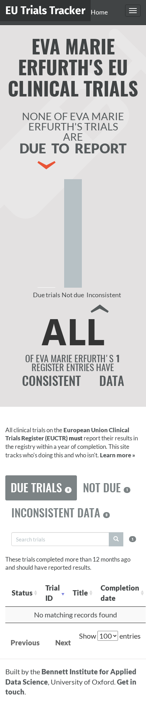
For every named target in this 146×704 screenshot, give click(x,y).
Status (22, 592)
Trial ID (52, 592)
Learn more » (117, 455)
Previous (25, 642)
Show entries (110, 636)
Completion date (120, 592)
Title (80, 592)
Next (63, 642)
